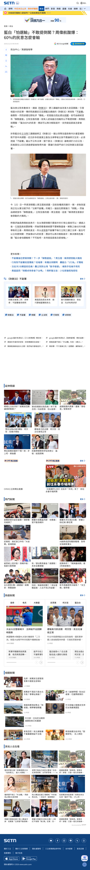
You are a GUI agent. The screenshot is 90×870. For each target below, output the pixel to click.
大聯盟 (37, 602)
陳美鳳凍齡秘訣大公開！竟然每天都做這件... (24, 346)
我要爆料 (7, 853)
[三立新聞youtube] (51, 841)
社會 (70, 8)
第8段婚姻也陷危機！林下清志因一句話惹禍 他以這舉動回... (44, 407)
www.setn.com (25, 864)
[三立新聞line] (71, 841)
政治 (41, 8)
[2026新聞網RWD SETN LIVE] (17, 3)
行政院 (18, 226)
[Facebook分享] (6, 50)
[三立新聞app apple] (11, 858)
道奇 (12, 602)
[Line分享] (6, 55)
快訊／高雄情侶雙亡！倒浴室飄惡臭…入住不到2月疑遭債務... (44, 586)
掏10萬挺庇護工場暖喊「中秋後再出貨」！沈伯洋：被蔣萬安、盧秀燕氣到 (44, 795)
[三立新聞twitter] (77, 841)
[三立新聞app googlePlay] (29, 858)
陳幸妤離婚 (33, 8)
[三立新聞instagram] (64, 841)
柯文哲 (65, 602)
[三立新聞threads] (84, 841)
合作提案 (68, 848)
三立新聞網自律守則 (53, 848)
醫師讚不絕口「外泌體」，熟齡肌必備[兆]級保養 (16, 795)
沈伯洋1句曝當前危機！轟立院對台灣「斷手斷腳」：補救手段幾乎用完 (46, 266)
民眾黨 (53, 602)
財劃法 (42, 107)
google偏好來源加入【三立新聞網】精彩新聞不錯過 (25, 337)
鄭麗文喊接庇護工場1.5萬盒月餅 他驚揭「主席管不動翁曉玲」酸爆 (16, 820)
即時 (11, 8)
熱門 (47, 8)
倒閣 (66, 115)
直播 (64, 8)
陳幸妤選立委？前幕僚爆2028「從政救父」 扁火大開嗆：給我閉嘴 (16, 771)
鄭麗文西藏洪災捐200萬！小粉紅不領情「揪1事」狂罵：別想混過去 (44, 820)
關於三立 (7, 848)
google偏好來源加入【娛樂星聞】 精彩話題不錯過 (67, 337)
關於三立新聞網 (21, 848)
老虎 (24, 602)
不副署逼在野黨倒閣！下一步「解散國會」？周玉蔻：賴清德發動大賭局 (47, 258)
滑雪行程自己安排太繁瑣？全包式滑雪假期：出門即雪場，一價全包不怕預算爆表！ (44, 771)
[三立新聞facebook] (57, 841)
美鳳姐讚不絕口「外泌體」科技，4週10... (65, 342)
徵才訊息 (18, 853)
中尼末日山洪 (20, 8)
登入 (84, 3)
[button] (78, 3)
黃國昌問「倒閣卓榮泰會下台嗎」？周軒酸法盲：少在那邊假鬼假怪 (44, 270)
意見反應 (80, 848)
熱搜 (59, 8)
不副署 (79, 111)
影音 (53, 8)
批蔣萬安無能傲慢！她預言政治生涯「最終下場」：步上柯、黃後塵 (71, 795)
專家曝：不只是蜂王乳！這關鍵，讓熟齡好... (66, 346)
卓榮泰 (44, 230)
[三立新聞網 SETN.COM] (5, 8)
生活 (81, 8)
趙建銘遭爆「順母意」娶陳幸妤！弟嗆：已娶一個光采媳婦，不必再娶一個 (71, 771)
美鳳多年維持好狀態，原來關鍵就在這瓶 (23, 342)
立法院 (25, 133)
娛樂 (76, 8)
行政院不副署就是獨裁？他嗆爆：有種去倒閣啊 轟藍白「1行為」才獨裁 (47, 262)
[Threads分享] (6, 61)
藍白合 (78, 602)
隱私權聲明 (36, 848)
